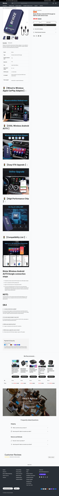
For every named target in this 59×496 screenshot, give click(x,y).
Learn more (12, 0)
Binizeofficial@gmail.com (44, 471)
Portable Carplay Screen (27, 5)
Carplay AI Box (11, 5)
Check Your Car (6, 475)
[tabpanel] (16, 190)
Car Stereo (5, 5)
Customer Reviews (29, 477)
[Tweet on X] (37, 36)
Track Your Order (29, 485)
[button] (56, 3)
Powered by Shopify (10, 492)
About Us (4, 471)
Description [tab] (5, 42)
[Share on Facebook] (39, 36)
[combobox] (29, 3)
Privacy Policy (18, 471)
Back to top (29, 464)
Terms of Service (19, 473)
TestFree (41, 5)
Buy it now (45, 25)
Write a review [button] (51, 457)
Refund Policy (18, 475)
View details (15, 376)
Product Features (29, 473)
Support (36, 5)
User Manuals (28, 483)
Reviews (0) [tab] (10, 42)
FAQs (27, 471)
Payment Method (19, 479)
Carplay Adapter (18, 5)
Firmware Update (29, 479)
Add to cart (48, 22)
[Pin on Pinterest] (41, 36)
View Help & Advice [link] (29, 406)
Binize (34, 10)
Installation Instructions (30, 475)
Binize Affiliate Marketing (7, 473)
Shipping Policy (19, 477)
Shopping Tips (29, 481)
